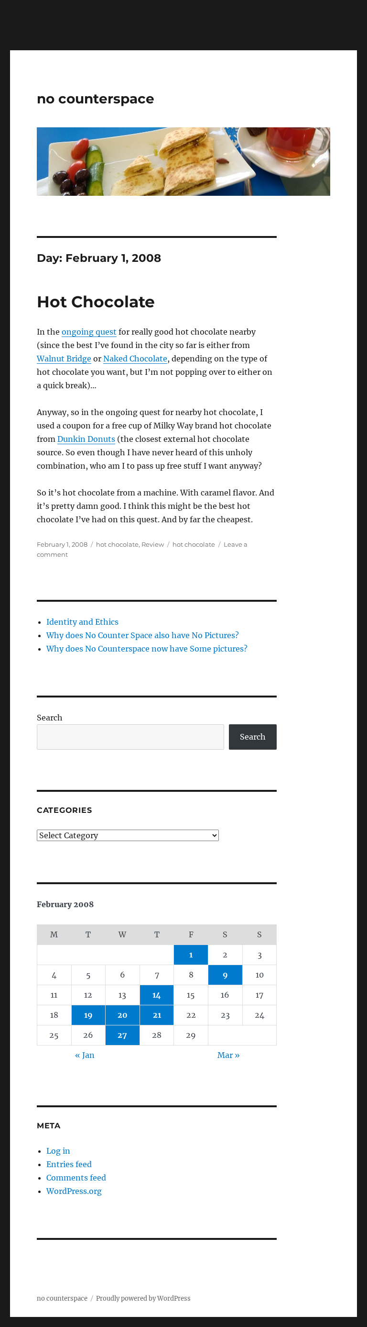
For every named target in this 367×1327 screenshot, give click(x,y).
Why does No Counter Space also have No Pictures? (142, 635)
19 (88, 1015)
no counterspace (95, 98)
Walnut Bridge (64, 358)
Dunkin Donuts (86, 439)
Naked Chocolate (135, 358)
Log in (58, 1151)
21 (157, 1015)
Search (50, 717)
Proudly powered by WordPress (143, 1298)
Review (152, 544)
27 (122, 1035)
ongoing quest (89, 332)
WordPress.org (74, 1191)
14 (156, 995)
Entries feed (69, 1164)
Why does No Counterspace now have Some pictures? (147, 648)
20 (123, 1015)
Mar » (228, 1055)
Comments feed (76, 1177)
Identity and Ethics (82, 622)
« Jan (85, 1055)
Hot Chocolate (96, 301)
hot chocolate (117, 544)
